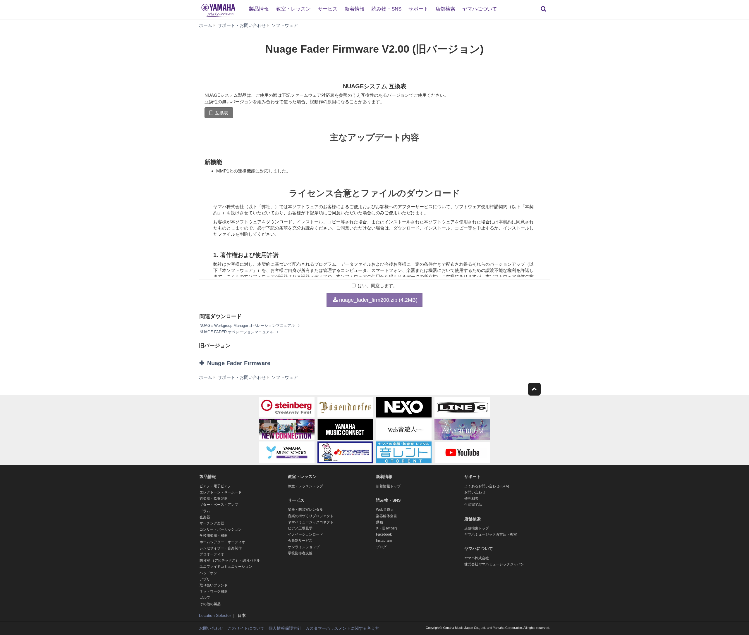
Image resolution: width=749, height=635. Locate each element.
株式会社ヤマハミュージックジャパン (494, 564)
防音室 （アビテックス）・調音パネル (230, 560)
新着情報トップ (388, 486)
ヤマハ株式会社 (476, 558)
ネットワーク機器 (214, 591)
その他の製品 (210, 604)
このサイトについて (246, 628)
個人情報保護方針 (285, 628)
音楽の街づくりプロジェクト (311, 516)
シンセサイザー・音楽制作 (221, 548)
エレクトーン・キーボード (221, 492)
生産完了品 (473, 505)
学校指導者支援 (300, 553)
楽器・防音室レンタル (305, 510)
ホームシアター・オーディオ (222, 542)
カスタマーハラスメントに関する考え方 (342, 628)
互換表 (221, 113)
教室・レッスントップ (305, 486)
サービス (328, 9)
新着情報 (355, 9)
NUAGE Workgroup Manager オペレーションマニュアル (248, 325)
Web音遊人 (385, 510)
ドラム (205, 511)
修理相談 (471, 498)
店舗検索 (445, 9)
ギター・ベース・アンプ (219, 505)
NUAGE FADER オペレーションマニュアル (237, 332)
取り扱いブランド (214, 585)
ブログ (381, 547)
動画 (379, 522)
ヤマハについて (479, 9)
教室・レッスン (293, 9)
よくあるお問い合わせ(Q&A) (486, 486)
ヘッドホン (208, 573)
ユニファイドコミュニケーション (226, 567)
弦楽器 (205, 517)
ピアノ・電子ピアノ (215, 486)
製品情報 (259, 9)
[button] (257, 363)
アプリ (205, 579)
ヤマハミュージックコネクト (311, 522)
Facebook (384, 534)
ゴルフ (205, 598)
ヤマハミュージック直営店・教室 (490, 534)
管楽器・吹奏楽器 (214, 498)
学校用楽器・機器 (214, 536)
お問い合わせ (474, 492)
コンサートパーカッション (221, 529)
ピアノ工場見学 (300, 528)
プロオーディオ (212, 554)
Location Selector (215, 615)
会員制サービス (300, 541)
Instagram (384, 541)
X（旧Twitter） (387, 528)
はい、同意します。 (377, 285)
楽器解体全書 (386, 516)
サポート (418, 9)
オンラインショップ (303, 547)
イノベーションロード (305, 534)
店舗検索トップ (476, 528)
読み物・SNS (386, 9)
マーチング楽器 (212, 523)
